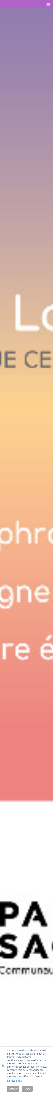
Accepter (13, 1088)
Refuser (27, 1088)
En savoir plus (15, 1080)
